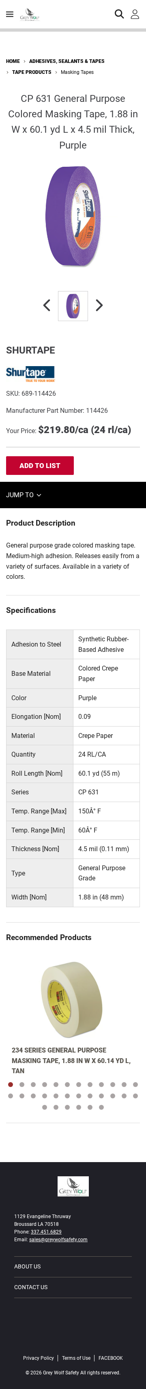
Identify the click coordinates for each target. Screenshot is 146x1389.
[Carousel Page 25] (44, 1107)
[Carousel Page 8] (90, 1084)
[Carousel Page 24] (135, 1096)
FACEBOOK (111, 1358)
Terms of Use (76, 1358)
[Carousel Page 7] (78, 1084)
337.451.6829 (46, 1232)
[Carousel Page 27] (67, 1107)
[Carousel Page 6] (67, 1084)
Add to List (39, 466)
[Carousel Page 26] (56, 1107)
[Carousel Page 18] (67, 1096)
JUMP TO (20, 495)
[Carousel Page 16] (44, 1096)
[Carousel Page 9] (101, 1084)
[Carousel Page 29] (90, 1107)
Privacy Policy (38, 1358)
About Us (27, 1266)
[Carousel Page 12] (135, 1084)
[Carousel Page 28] (78, 1107)
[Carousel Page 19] (78, 1096)
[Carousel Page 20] (90, 1096)
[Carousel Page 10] (112, 1084)
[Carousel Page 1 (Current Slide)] (10, 1084)
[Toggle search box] (119, 14)
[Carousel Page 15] (33, 1096)
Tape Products (32, 72)
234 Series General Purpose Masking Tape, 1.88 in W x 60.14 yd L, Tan (71, 1060)
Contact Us (30, 1287)
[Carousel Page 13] (10, 1096)
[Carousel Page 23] (124, 1096)
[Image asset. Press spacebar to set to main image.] (73, 306)
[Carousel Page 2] (21, 1084)
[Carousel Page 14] (21, 1096)
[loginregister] (135, 14)
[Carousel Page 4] (44, 1084)
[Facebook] (73, 1341)
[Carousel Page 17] (56, 1096)
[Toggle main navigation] (9, 14)
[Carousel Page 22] (112, 1096)
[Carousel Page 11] (124, 1084)
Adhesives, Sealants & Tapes (67, 61)
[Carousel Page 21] (101, 1096)
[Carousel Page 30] (101, 1107)
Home (13, 61)
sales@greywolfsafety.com (58, 1239)
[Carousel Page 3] (33, 1084)
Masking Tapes (77, 72)
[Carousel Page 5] (56, 1084)
